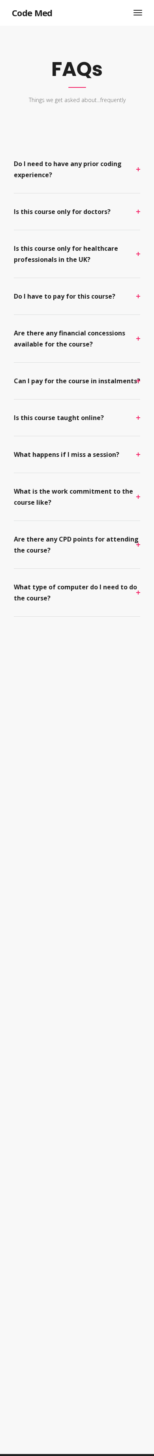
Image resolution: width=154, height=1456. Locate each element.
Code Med (32, 13)
